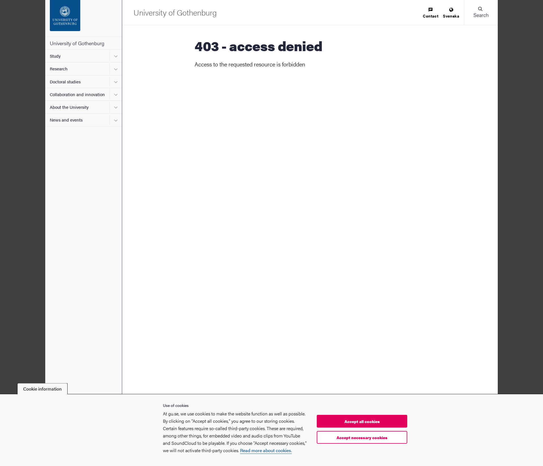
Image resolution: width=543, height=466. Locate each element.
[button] (481, 12)
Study (55, 56)
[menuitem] (431, 13)
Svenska (451, 16)
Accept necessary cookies (362, 437)
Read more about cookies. (266, 450)
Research (59, 68)
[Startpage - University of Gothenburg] (83, 18)
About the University (69, 107)
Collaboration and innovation (77, 94)
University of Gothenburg (77, 43)
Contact (430, 16)
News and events (66, 120)
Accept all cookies (362, 421)
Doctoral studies (65, 81)
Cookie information (42, 388)
